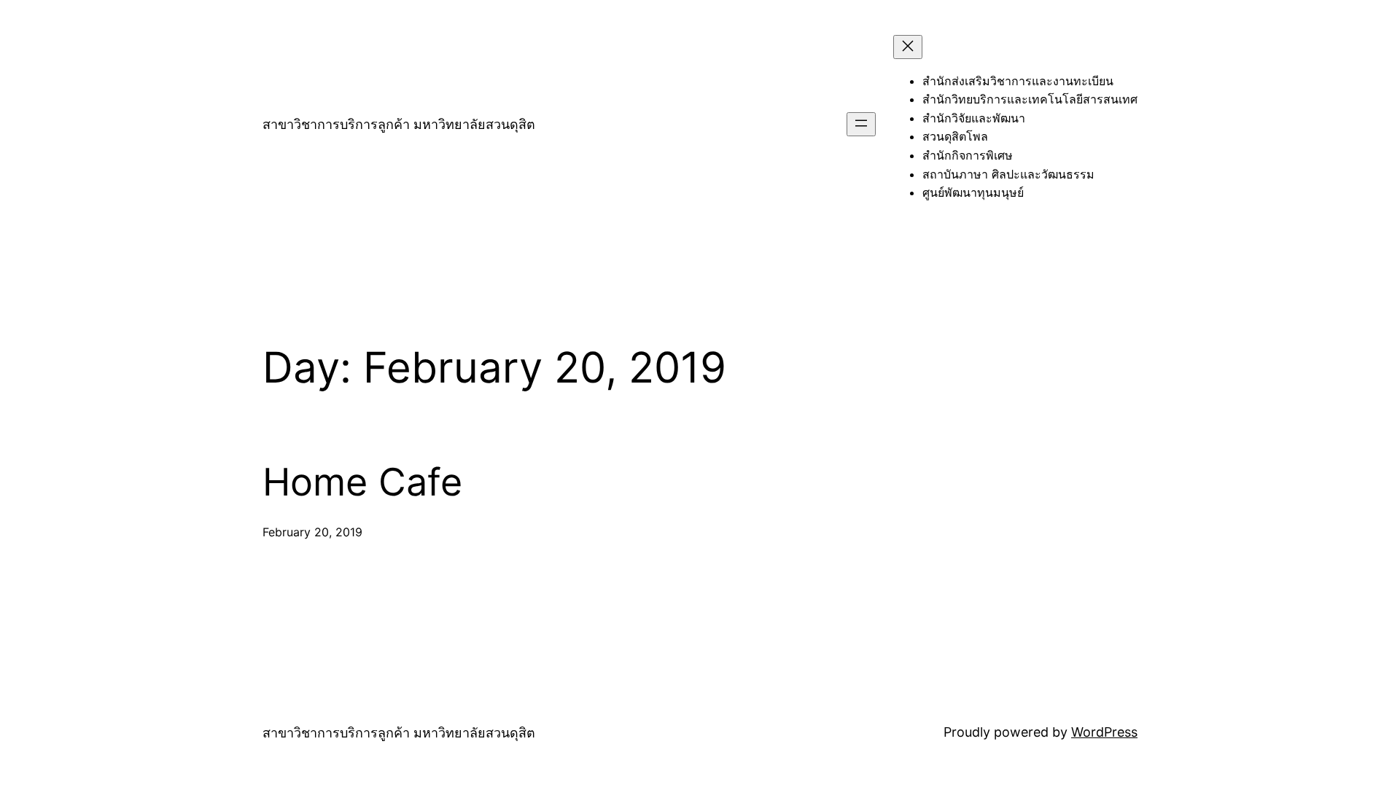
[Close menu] (907, 47)
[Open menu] (861, 124)
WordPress (1104, 732)
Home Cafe (362, 482)
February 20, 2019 (312, 532)
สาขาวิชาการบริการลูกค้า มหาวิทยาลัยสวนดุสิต (398, 124)
